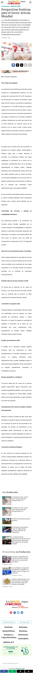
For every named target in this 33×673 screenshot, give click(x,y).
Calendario (23, 638)
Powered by (16, 668)
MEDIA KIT (8, 642)
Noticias (9, 627)
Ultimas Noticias (9, 622)
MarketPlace (8, 631)
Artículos (23, 627)
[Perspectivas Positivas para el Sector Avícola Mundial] (16, 51)
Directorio (23, 635)
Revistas (23, 631)
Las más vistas (24, 622)
